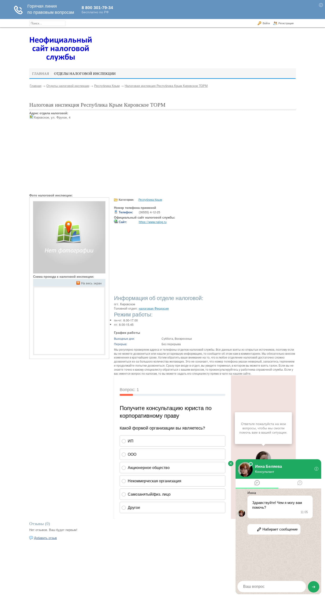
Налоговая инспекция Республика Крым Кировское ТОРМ (166, 85)
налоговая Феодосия (154, 308)
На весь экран (91, 283)
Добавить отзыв (45, 538)
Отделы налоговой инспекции (67, 85)
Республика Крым (107, 85)
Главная (35, 85)
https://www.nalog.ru (153, 222)
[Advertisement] (162, 160)
